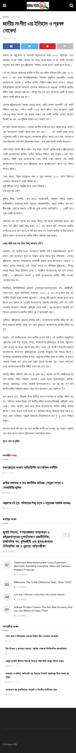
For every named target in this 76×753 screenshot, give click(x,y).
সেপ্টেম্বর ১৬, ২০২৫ (11, 493)
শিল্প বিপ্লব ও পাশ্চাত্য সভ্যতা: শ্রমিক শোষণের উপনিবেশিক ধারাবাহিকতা (36, 648)
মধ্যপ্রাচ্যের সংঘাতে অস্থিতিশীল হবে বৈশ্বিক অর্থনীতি (30, 467)
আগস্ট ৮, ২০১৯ (9, 38)
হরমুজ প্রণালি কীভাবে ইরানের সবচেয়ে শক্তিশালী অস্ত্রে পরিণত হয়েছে (35, 661)
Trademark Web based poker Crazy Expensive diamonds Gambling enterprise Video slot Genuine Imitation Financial (42, 566)
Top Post (16, 17)
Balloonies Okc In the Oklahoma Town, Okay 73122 (42, 582)
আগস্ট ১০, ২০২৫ (10, 508)
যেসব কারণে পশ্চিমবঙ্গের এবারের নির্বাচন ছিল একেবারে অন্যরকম (39, 594)
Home (6, 17)
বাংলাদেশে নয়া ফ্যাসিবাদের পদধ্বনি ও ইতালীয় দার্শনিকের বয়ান (31, 689)
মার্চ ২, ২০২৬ (8, 473)
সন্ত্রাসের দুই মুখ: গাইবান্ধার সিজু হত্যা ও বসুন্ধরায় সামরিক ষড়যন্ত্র (36, 503)
